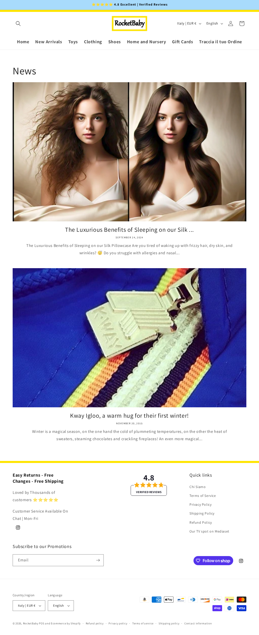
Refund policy (95, 623)
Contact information (198, 623)
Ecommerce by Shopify (66, 623)
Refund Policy (200, 522)
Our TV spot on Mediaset (209, 531)
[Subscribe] (97, 560)
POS (41, 623)
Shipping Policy (201, 513)
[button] (18, 23)
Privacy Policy (200, 504)
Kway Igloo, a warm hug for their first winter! (129, 415)
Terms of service (143, 623)
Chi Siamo (197, 486)
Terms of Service (202, 495)
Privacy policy (118, 623)
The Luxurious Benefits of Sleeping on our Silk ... (129, 230)
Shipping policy (169, 623)
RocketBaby (30, 623)
